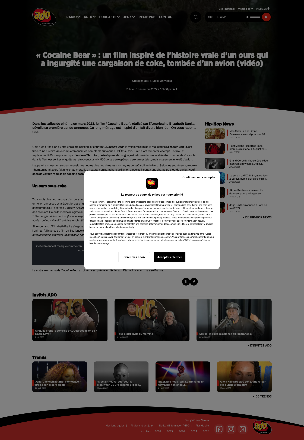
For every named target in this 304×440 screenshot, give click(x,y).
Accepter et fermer (169, 257)
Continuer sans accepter (198, 177)
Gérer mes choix (134, 257)
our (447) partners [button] (106, 201)
